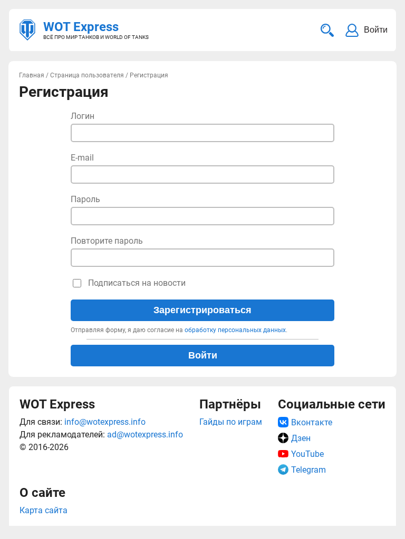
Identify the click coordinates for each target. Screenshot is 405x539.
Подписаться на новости (137, 283)
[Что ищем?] (327, 30)
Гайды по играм (230, 422)
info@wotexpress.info (105, 422)
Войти (202, 355)
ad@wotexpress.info (145, 435)
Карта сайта (44, 510)
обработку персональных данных (235, 330)
